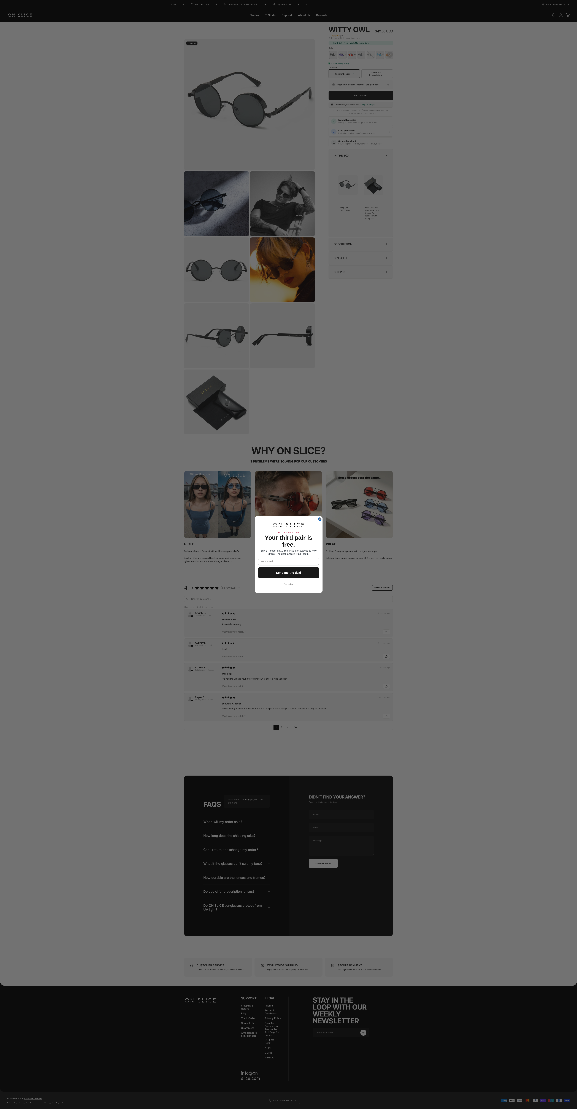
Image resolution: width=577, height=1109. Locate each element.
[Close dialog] (319, 519)
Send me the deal (288, 572)
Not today (288, 584)
